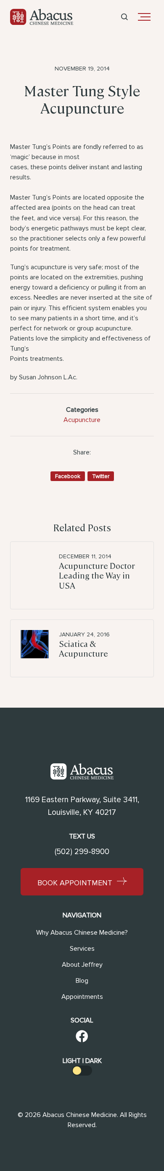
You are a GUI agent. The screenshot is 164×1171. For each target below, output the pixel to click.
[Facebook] (82, 1038)
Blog (82, 980)
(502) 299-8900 (82, 852)
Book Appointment (74, 882)
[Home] (41, 17)
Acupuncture (82, 420)
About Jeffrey (82, 964)
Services (82, 948)
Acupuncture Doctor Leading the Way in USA (97, 575)
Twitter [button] (100, 476)
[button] (124, 17)
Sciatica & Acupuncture (83, 648)
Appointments (82, 997)
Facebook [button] (67, 476)
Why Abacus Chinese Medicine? (82, 932)
